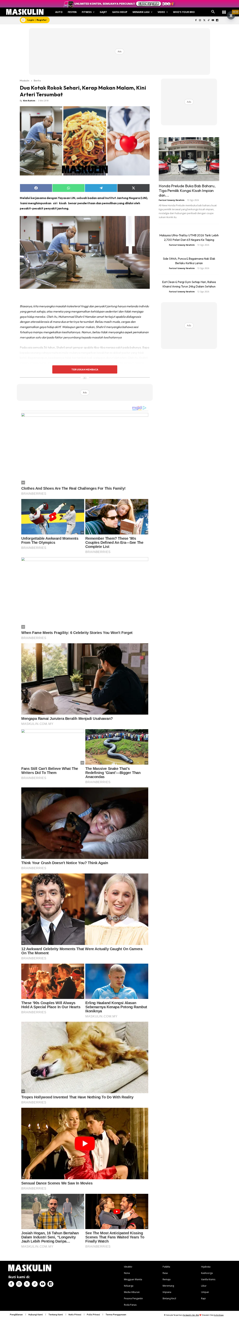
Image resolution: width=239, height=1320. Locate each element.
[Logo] (25, 12)
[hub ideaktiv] (224, 10)
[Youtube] (213, 20)
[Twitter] (204, 20)
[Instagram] (200, 20)
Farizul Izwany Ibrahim (171, 200)
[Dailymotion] (217, 20)
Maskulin (24, 80)
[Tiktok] (209, 20)
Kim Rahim (29, 100)
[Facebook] (196, 20)
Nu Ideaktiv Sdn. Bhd (191, 1315)
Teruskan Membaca (84, 369)
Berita (37, 80)
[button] (213, 11)
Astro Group (219, 1315)
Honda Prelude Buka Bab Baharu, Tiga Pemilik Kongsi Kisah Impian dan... (187, 190)
